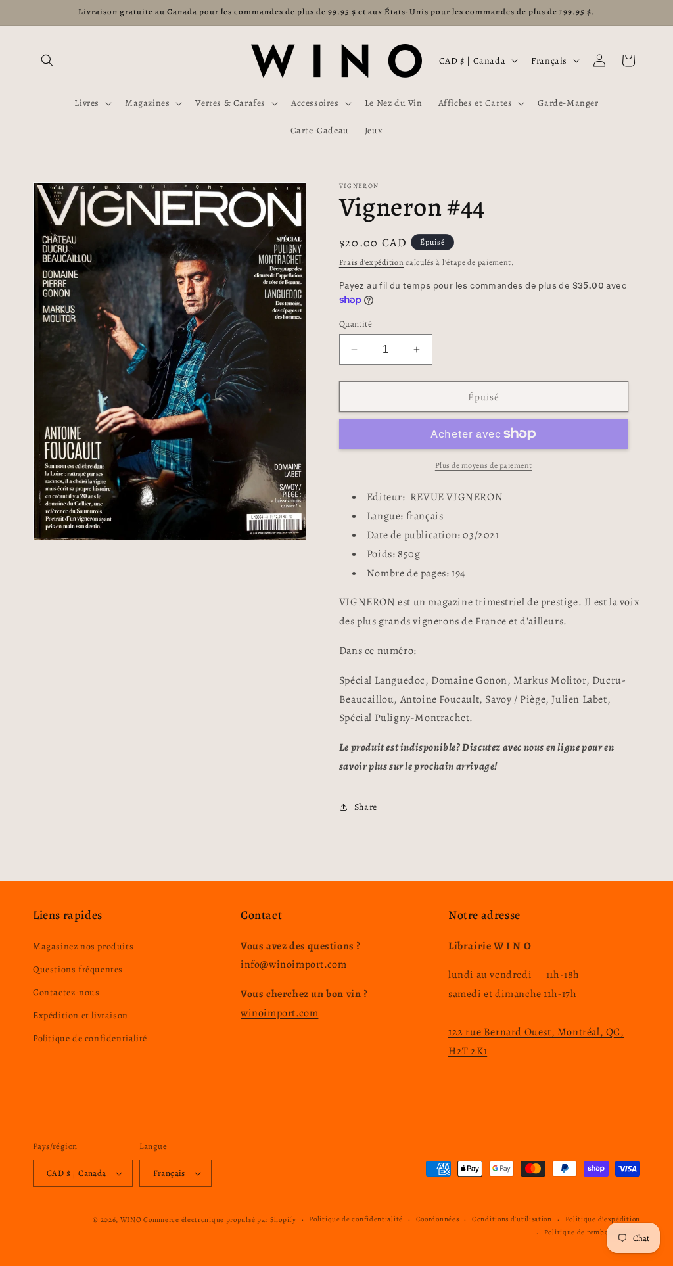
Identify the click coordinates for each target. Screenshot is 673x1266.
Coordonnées (437, 1219)
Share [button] (365, 807)
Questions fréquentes (78, 969)
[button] (47, 60)
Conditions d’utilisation (512, 1219)
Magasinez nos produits (83, 946)
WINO (132, 1220)
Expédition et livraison (80, 1015)
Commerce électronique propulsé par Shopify (219, 1220)
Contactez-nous (66, 992)
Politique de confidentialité (90, 1038)
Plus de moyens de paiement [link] (483, 465)
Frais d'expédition (371, 262)
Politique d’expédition (602, 1219)
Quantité (355, 323)
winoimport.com (279, 1013)
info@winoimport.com (293, 964)
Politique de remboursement (592, 1232)
